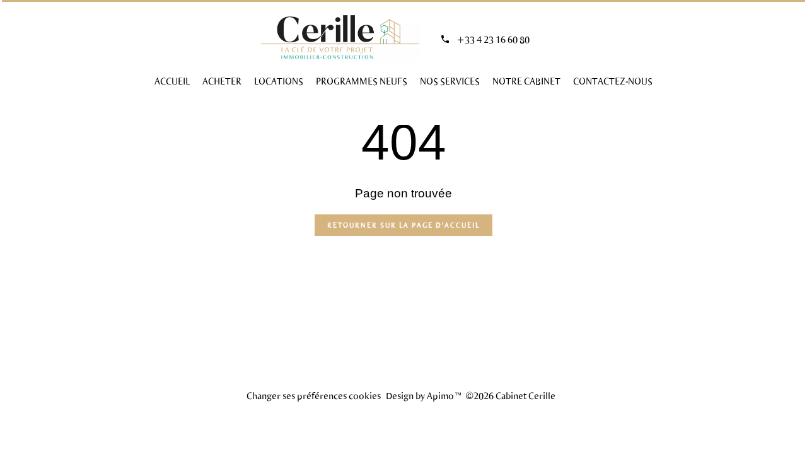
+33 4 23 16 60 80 (493, 39)
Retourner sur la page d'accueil (403, 225)
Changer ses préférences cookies (314, 395)
